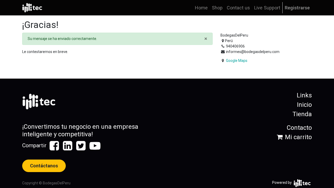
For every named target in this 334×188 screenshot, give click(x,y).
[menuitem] (201, 7)
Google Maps (236, 60)
